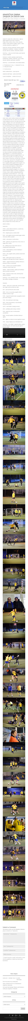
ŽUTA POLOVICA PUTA (8, 981)
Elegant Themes (14, 1017)
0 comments (22, 18)
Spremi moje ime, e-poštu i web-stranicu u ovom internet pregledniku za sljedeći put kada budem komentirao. (14, 959)
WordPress (14, 1019)
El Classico (16, 18)
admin (5, 18)
